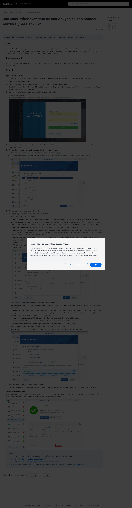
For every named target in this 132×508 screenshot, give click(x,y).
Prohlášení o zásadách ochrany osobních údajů (56, 255)
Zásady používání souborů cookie (85, 255)
